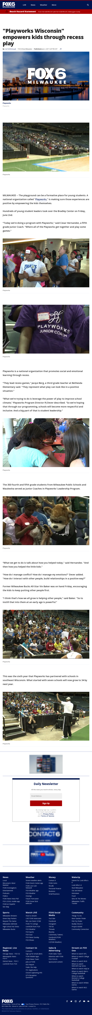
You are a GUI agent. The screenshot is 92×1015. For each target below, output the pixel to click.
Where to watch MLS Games (79, 988)
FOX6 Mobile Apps (32, 956)
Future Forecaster (32, 899)
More (54, 5)
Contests (29, 951)
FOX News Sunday (32, 937)
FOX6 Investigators (9, 888)
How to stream (31, 916)
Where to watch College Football (80, 957)
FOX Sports (30, 932)
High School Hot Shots (11, 926)
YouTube (52, 918)
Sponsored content (56, 962)
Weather (30, 877)
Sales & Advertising (54, 949)
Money (52, 877)
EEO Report (30, 964)
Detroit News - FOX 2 (10, 961)
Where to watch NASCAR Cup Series (79, 965)
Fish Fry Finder (77, 921)
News (5, 877)
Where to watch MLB (79, 961)
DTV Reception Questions (31, 976)
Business (52, 891)
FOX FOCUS (53, 959)
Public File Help (31, 967)
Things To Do (77, 916)
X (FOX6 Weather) (55, 942)
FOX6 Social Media (54, 914)
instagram (75, 1001)
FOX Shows (30, 940)
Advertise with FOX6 (56, 956)
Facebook (52, 921)
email (88, 1001)
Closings (29, 896)
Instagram (52, 924)
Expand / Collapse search (88, 5)
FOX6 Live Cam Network (31, 887)
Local (5, 880)
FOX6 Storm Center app (34, 883)
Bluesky (51, 932)
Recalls (51, 886)
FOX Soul (29, 935)
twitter (71, 1001)
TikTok (51, 926)
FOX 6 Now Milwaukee (25, 49)
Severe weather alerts (34, 880)
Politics (5, 896)
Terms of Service (47, 816)
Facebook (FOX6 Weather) (55, 938)
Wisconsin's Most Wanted (9, 884)
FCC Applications (32, 970)
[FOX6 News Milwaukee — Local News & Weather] (10, 5)
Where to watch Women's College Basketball (78, 978)
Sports (6, 912)
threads (80, 1001)
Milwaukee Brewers (10, 916)
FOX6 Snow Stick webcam (32, 902)
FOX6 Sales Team (55, 954)
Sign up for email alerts (34, 954)
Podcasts (6, 893)
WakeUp (76, 877)
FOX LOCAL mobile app (11, 901)
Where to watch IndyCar (80, 969)
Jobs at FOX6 (30, 962)
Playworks (7, 103)
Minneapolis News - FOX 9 (10, 957)
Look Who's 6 (77, 885)
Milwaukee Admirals (10, 924)
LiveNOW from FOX (33, 926)
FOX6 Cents (53, 883)
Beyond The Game (9, 921)
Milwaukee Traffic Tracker (78, 902)
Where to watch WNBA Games (80, 984)
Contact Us (31, 947)
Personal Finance (55, 888)
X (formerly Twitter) (56, 935)
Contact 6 (52, 880)
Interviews (75, 893)
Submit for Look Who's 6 (80, 881)
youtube (84, 1001)
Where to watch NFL (79, 954)
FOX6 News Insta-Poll (11, 899)
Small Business (54, 894)
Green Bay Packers (9, 918)
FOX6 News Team (32, 959)
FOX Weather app (32, 890)
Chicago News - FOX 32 (11, 954)
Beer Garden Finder (79, 918)
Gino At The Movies (79, 899)
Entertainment (8, 890)
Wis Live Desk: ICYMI (33, 921)
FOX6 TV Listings (32, 924)
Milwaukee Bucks (9, 929)
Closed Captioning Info (34, 973)
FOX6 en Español (9, 904)
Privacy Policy (48, 814)
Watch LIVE (31, 912)
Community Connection (80, 929)
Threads (52, 929)
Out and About (77, 890)
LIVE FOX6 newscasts (33, 918)
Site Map (6, 907)
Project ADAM (77, 926)
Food (74, 896)
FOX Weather (30, 893)
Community (77, 912)
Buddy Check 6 (77, 924)
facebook (67, 1001)
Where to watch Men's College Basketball (80, 972)
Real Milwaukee (77, 888)
